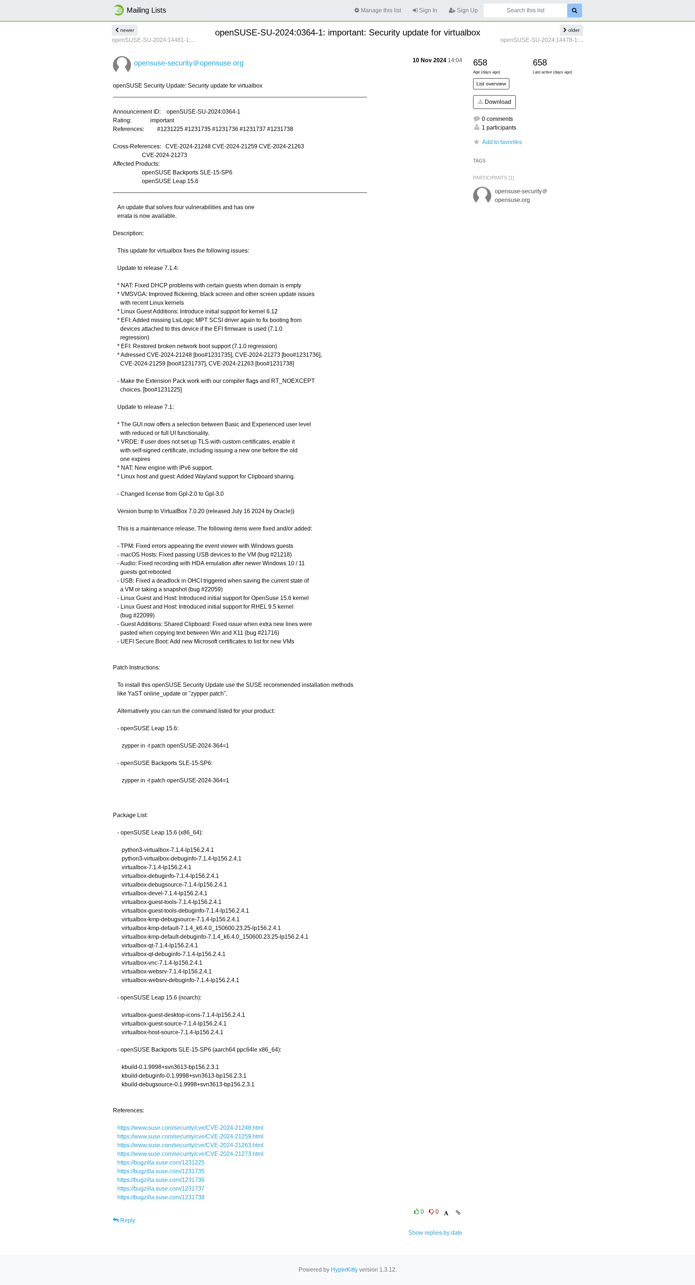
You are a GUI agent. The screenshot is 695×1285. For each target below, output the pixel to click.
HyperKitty (344, 1270)
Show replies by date (435, 1233)
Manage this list (380, 10)
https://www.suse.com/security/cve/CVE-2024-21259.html (190, 1136)
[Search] (574, 10)
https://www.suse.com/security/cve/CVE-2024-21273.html (190, 1154)
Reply (127, 1220)
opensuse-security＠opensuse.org (189, 63)
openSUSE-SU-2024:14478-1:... (541, 40)
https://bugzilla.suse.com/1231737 (161, 1188)
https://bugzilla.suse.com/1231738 (161, 1197)
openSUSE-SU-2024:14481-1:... (153, 40)
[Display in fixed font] (446, 1213)
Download (497, 102)
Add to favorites (502, 142)
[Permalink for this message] (458, 1212)
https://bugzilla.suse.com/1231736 (161, 1180)
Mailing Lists (146, 10)
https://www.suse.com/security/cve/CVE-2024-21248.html (190, 1128)
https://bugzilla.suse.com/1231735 (161, 1171)
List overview (491, 83)
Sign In (427, 10)
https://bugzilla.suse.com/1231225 (161, 1162)
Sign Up (466, 10)
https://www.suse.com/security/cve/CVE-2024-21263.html (190, 1145)
